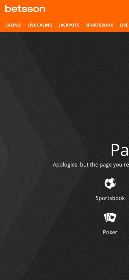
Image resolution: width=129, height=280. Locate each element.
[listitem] (13, 25)
